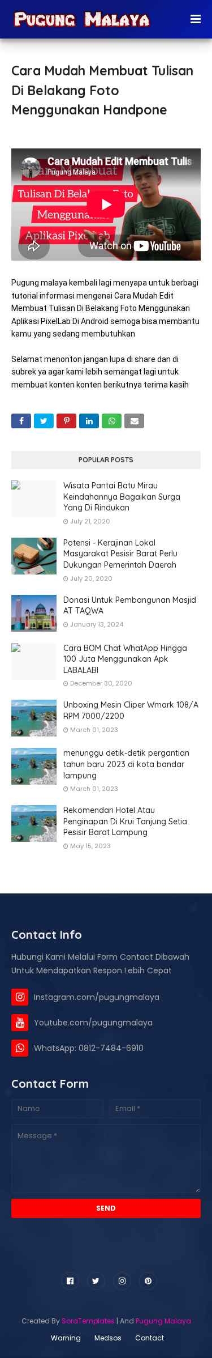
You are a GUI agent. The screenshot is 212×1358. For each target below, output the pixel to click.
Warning (66, 1338)
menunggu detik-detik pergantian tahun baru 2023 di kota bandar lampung (126, 764)
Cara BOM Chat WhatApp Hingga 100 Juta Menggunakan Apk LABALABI (125, 659)
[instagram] (122, 1281)
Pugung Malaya (163, 1321)
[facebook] (70, 1281)
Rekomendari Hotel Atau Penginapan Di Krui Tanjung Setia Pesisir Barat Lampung (125, 821)
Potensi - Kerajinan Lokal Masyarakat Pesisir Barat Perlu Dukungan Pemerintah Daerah (120, 554)
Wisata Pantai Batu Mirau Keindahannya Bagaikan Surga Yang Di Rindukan (121, 496)
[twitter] (96, 1281)
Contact (149, 1338)
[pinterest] (148, 1281)
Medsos (108, 1338)
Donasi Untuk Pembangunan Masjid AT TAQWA (129, 605)
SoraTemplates (88, 1321)
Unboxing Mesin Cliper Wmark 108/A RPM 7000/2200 (130, 710)
